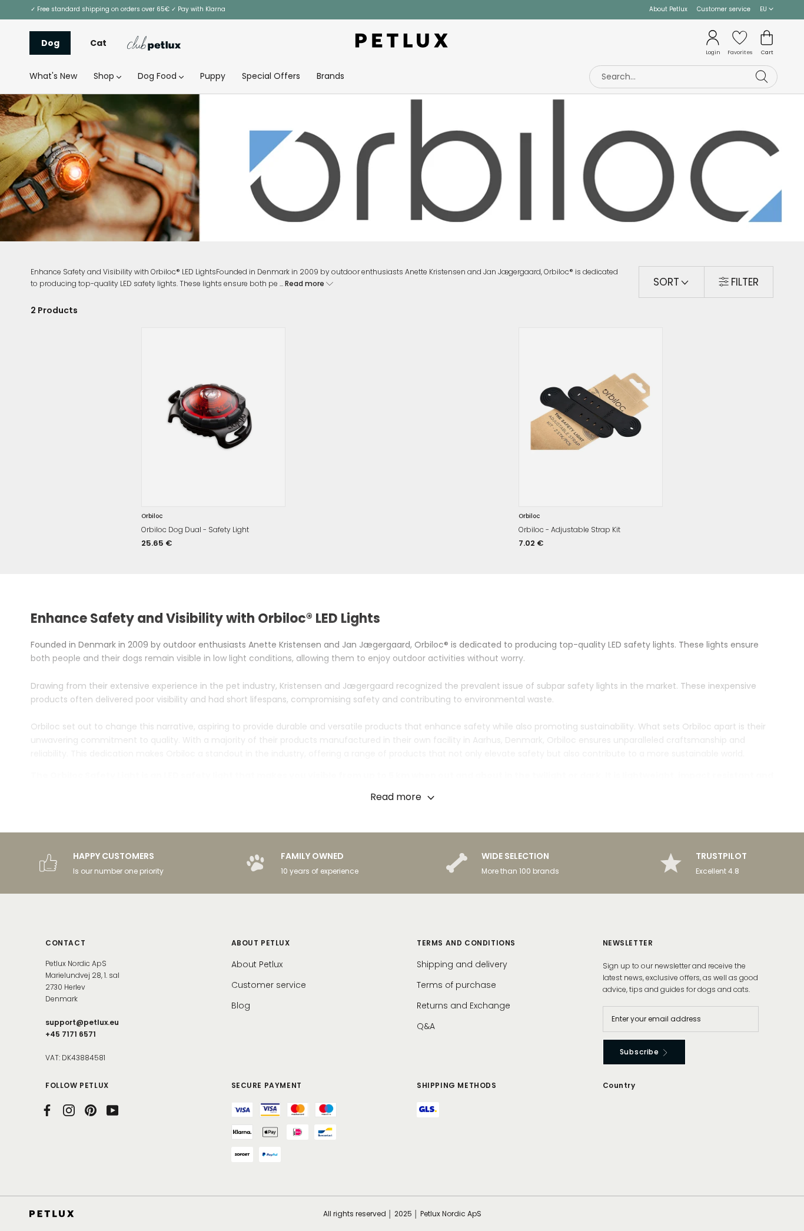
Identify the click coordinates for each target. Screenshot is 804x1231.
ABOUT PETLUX (260, 943)
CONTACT (65, 943)
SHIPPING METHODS (457, 1085)
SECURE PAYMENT (266, 1085)
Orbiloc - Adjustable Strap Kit (569, 530)
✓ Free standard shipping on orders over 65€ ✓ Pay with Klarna (128, 9)
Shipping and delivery (462, 964)
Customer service (723, 9)
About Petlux (668, 9)
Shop (104, 76)
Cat (98, 43)
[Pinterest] (91, 1110)
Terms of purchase (456, 985)
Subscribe (641, 1052)
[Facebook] (47, 1110)
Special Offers (271, 76)
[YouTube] (112, 1110)
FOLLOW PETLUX (77, 1085)
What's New (53, 76)
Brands (330, 76)
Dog (50, 43)
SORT (667, 282)
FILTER (745, 282)
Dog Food (157, 76)
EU (764, 9)
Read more (305, 283)
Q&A (426, 1026)
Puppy (212, 76)
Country (619, 1085)
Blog (240, 1005)
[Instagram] (69, 1110)
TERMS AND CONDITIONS (466, 943)
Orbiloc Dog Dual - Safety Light (195, 530)
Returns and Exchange (463, 1005)
